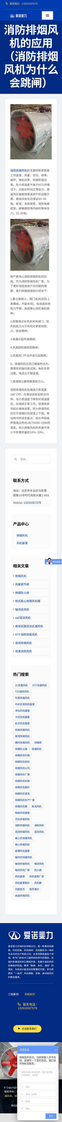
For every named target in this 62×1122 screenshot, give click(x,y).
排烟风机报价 (22, 787)
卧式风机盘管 (22, 723)
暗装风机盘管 (22, 812)
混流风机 (39, 831)
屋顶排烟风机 (22, 736)
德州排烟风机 (22, 742)
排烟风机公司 (22, 768)
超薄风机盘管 (22, 851)
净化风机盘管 (22, 710)
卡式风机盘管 (22, 717)
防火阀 (38, 870)
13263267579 (32, 502)
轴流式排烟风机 (23, 857)
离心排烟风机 (22, 844)
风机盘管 (20, 876)
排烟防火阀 (22, 592)
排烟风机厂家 (22, 774)
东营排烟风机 (22, 698)
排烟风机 (20, 576)
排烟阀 (38, 742)
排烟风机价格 (22, 755)
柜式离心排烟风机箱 (27, 601)
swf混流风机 (23, 618)
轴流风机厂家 (22, 870)
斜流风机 (37, 806)
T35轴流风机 (22, 691)
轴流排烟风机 (22, 863)
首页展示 (34, 889)
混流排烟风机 (23, 643)
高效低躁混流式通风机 (29, 626)
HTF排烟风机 (39, 685)
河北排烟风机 (22, 819)
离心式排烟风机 (23, 838)
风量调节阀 (22, 584)
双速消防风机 (23, 651)
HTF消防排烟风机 (26, 634)
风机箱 (38, 882)
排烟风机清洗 (22, 793)
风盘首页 (20, 889)
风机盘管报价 (22, 882)
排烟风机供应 (22, 761)
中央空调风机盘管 (25, 704)
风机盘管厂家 (36, 876)
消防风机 (39, 825)
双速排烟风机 (22, 729)
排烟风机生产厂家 (25, 800)
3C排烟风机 (21, 685)
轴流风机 (39, 863)
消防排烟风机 (18, 170)
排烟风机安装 (22, 781)
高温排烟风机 (22, 895)
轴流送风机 (22, 609)
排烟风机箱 (21, 806)
